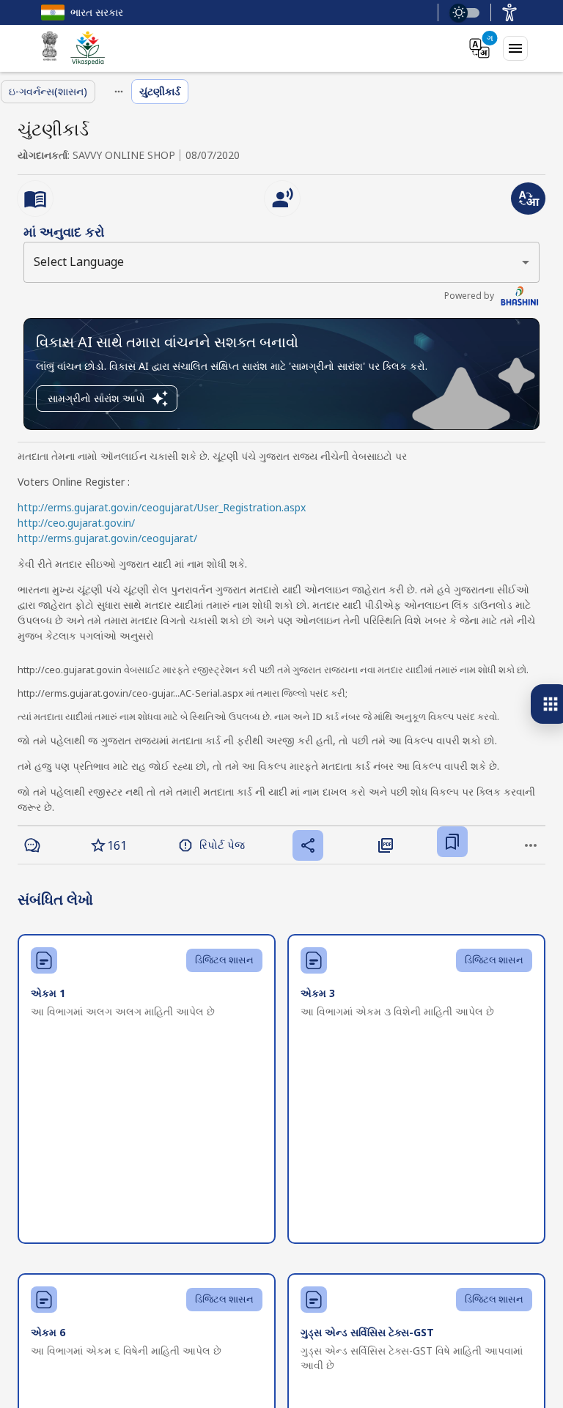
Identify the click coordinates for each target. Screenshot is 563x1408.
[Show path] (119, 91)
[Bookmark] (452, 841)
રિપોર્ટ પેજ (222, 844)
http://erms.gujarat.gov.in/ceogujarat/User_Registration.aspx (162, 507)
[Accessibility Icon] (509, 12)
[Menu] (515, 48)
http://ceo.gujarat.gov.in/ (76, 523)
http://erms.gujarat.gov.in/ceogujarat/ (107, 538)
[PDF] (385, 844)
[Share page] (308, 845)
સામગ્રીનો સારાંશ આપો (96, 398)
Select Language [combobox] (79, 261)
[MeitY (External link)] (50, 48)
